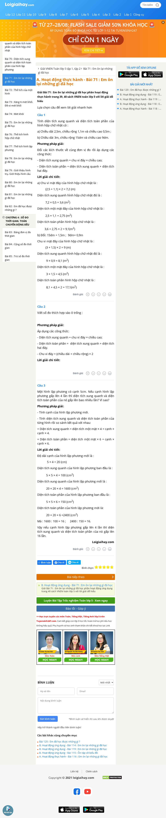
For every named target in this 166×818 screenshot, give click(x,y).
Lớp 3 (106, 15)
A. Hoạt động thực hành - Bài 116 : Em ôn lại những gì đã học (73, 756)
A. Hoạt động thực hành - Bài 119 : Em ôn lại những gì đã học (141, 99)
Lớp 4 (96, 15)
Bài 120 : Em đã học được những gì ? (59, 741)
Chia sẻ (60, 562)
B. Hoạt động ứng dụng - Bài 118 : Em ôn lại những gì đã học (141, 103)
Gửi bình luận (47, 719)
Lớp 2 (117, 15)
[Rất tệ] (88, 294)
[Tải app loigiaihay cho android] (128, 74)
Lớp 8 (53, 15)
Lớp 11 (21, 15)
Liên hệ (74, 771)
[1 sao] (96, 567)
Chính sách (91, 771)
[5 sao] (112, 567)
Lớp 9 (42, 15)
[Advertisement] (141, 134)
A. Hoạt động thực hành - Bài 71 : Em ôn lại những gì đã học (74, 81)
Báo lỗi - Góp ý (76, 608)
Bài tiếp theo (75, 577)
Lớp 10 (31, 15)
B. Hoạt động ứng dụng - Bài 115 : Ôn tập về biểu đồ (68, 752)
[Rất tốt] (110, 294)
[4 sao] (108, 567)
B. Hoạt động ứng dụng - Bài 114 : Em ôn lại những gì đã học (73, 745)
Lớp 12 (10, 15)
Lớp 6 (74, 15)
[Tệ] (93, 294)
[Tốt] (104, 294)
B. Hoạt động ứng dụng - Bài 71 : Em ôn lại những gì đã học (77, 585)
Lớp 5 (85, 15)
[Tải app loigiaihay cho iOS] (151, 74)
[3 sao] (104, 567)
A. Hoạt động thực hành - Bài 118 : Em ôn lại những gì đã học (141, 108)
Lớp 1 (128, 15)
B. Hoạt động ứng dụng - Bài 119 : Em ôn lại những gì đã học (73, 749)
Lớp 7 (64, 15)
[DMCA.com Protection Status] (112, 779)
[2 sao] (100, 567)
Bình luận (46, 562)
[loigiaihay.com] (19, 6)
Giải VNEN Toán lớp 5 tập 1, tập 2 (60, 68)
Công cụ (138, 15)
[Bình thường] (99, 294)
